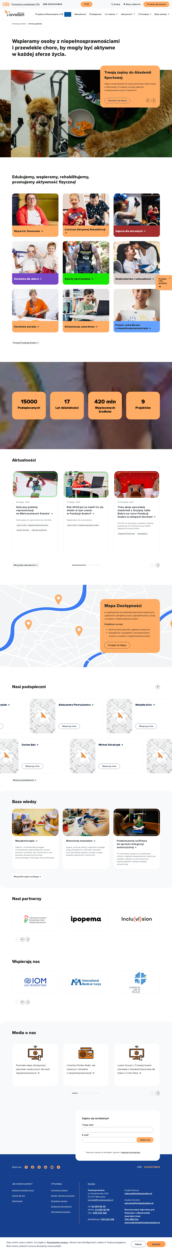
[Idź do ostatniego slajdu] (148, 100)
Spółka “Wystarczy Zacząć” (63, 1196)
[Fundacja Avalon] (14, 13)
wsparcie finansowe (126, 534)
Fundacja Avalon (19, 24)
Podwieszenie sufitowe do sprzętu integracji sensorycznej (132, 844)
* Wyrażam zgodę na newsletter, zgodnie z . (113, 1152)
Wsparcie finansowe (27, 231)
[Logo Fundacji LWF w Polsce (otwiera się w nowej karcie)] (137, 982)
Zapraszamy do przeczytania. (79, 520)
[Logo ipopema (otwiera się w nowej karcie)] (86, 919)
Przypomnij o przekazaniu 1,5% (26, 4)
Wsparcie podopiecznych (23, 1190)
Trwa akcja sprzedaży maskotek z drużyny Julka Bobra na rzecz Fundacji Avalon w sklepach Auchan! (135, 512)
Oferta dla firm (18, 1196)
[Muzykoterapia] (35, 822)
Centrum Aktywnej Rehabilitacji (85, 229)
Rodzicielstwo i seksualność (133, 279)
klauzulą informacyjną (130, 1152)
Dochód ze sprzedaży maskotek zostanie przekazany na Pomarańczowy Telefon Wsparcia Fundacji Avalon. (135, 526)
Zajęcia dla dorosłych (129, 231)
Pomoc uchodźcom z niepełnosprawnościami (132, 326)
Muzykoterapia (25, 840)
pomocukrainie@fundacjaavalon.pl (142, 1222)
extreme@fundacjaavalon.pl (139, 1203)
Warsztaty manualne (79, 840)
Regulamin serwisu (59, 1201)
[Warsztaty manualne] (86, 822)
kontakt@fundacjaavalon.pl (100, 1200)
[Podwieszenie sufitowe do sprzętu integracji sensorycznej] (137, 822)
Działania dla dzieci (26, 279)
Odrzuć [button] (138, 1244)
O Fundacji (56, 1184)
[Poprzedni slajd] (152, 565)
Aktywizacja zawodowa (80, 326)
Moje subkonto (133, 4)
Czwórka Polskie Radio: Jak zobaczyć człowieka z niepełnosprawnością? (81, 1069)
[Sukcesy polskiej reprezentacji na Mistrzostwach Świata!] (35, 484)
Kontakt (91, 1184)
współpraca (142, 534)
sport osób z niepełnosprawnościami (32, 525)
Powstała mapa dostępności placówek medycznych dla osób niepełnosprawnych (33, 1069)
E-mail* (85, 1135)
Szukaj (117, 4)
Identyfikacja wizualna (60, 1212)
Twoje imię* (88, 1125)
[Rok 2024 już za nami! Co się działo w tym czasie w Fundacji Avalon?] (86, 484)
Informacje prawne (59, 1190)
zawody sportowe (39, 530)
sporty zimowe (23, 530)
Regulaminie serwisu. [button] (58, 1242)
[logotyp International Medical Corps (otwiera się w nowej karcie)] (86, 982)
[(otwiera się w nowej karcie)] (137, 919)
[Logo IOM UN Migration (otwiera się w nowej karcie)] (35, 982)
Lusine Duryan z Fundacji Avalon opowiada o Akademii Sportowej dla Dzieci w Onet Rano (136, 1069)
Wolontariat (17, 1201)
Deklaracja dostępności (61, 1206)
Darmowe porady (25, 326)
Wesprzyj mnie (60, 726)
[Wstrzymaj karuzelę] (158, 687)
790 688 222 (131, 1219)
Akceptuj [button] (156, 1244)
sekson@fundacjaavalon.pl (138, 1193)
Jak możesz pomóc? (22, 1184)
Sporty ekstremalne (78, 279)
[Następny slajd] (153, 100)
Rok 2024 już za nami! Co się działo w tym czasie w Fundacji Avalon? (85, 510)
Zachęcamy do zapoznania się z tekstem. (34, 520)
